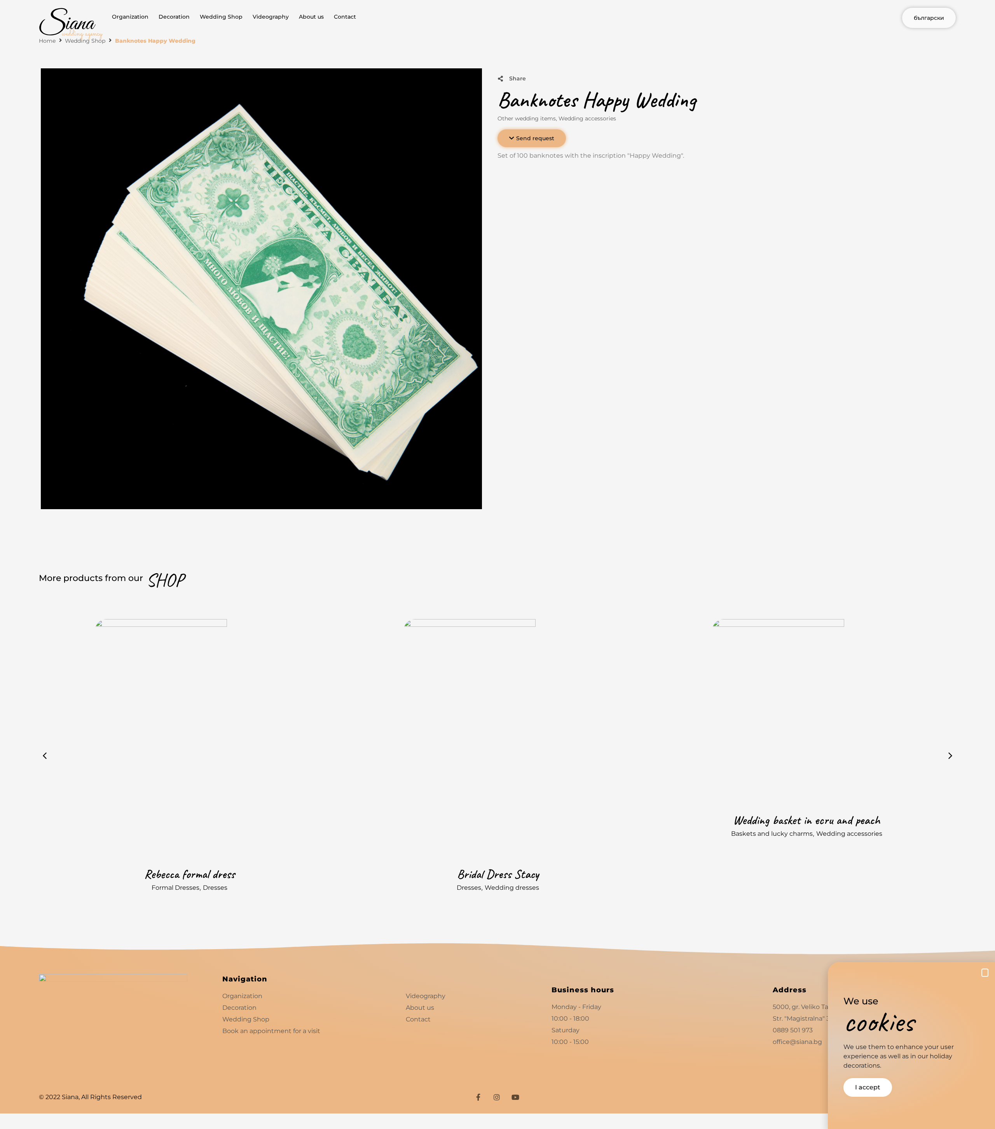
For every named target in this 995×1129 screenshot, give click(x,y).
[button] (985, 973)
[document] (497, 564)
